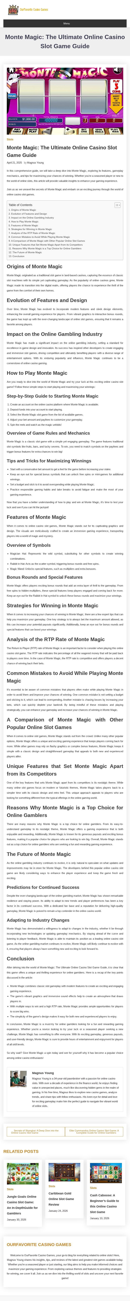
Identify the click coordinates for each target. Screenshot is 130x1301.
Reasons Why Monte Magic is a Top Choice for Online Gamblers (46, 248)
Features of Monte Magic (24, 225)
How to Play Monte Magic (24, 221)
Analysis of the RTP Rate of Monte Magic (33, 233)
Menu (66, 23)
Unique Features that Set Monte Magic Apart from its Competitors (48, 245)
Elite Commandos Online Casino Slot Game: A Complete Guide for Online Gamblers (94, 1131)
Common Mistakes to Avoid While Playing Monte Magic (40, 237)
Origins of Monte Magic (23, 210)
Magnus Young (35, 162)
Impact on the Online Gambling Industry (32, 217)
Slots (10, 139)
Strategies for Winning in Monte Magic (31, 229)
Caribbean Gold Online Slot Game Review (61, 1199)
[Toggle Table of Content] (116, 205)
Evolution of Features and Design (29, 214)
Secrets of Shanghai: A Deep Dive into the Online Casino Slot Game (35, 1131)
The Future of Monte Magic (27, 252)
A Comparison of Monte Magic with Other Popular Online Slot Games (48, 241)
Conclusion (18, 256)
